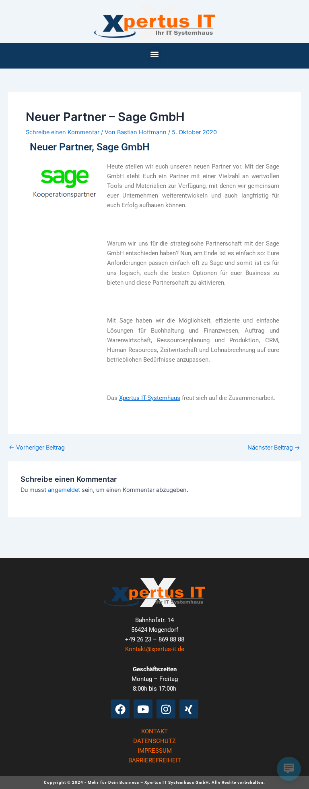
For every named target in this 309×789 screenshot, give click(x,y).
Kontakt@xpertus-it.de (154, 649)
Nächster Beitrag (273, 448)
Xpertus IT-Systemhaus (149, 398)
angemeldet (64, 489)
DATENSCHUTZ (154, 741)
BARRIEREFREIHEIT (154, 760)
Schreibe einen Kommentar (62, 132)
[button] (154, 53)
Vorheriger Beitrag (37, 448)
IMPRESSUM (155, 750)
